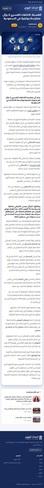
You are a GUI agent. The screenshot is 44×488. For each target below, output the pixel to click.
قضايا (40, 466)
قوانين (40, 473)
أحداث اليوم (17, 459)
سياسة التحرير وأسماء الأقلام (12, 462)
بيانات (40, 462)
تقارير (40, 459)
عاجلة (40, 469)
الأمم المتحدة (35, 165)
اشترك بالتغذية (34, 450)
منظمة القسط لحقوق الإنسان (24, 65)
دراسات (40, 476)
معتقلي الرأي (33, 110)
